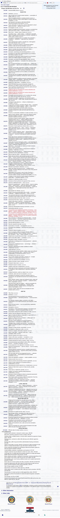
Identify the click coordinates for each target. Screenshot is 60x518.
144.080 (6, 128)
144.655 (6, 333)
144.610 (6, 301)
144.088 (6, 146)
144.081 (6, 133)
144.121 (6, 160)
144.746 (6, 374)
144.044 (6, 64)
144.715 (6, 359)
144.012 (6, 19)
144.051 (6, 84)
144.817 (6, 426)
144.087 (6, 143)
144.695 (6, 344)
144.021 (6, 35)
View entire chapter (5, 4)
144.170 (6, 182)
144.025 (6, 39)
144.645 (6, 329)
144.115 (6, 154)
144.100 (6, 152)
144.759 (6, 391)
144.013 (6, 22)
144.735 (6, 367)
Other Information (8, 490)
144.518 (6, 276)
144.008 (6, 10)
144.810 (6, 414)
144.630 (6, 315)
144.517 (6, 273)
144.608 (6, 297)
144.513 (6, 272)
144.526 (6, 285)
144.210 (6, 192)
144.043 (6, 61)
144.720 (6, 360)
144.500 (6, 264)
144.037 (6, 54)
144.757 (6, 386)
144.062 (6, 106)
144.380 (6, 233)
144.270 (6, 208)
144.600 (6, 293)
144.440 (6, 252)
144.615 (6, 307)
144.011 (6, 16)
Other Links (6, 493)
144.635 (6, 318)
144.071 (6, 126)
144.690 (6, 342)
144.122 (6, 164)
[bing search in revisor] (44, 515)
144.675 (6, 340)
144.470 (6, 259)
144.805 (6, 401)
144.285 (6, 211)
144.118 (6, 156)
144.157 (6, 179)
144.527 (6, 289)
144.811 (6, 417)
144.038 (6, 57)
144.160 (6, 181)
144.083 (6, 138)
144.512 (6, 269)
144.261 (6, 206)
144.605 (6, 294)
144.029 (6, 45)
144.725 (6, 363)
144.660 (6, 335)
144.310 (6, 222)
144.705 (6, 357)
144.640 (6, 327)
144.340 (6, 228)
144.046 (6, 72)
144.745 (6, 372)
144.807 (6, 407)
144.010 (6, 13)
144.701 (6, 354)
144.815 (6, 423)
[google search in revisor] (38, 515)
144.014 (6, 25)
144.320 (6, 224)
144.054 (6, 90)
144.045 (6, 68)
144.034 (6, 51)
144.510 (6, 266)
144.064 (6, 112)
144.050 (6, 82)
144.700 (6, 350)
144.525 (6, 280)
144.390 (6, 236)
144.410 (6, 239)
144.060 (6, 102)
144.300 (6, 220)
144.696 (6, 347)
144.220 (6, 195)
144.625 (6, 313)
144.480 (6, 261)
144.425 (6, 244)
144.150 (6, 173)
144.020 (6, 32)
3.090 (20, 485)
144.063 (6, 110)
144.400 (6, 237)
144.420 (6, 241)
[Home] (1, 2)
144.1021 (5, 430)
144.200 (6, 190)
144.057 (6, 95)
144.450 (6, 255)
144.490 (6, 263)
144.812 (6, 420)
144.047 (6, 75)
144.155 (6, 177)
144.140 (6, 169)
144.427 (6, 247)
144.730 (6, 365)
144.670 (6, 338)
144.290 (6, 218)
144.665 (6, 337)
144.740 (6, 369)
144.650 (6, 330)
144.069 (6, 115)
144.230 (6, 198)
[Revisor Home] (2, 515)
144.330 (6, 225)
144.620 (6, 311)
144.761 (6, 395)
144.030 (6, 47)
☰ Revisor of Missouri (6, 1)
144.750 (6, 377)
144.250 (6, 203)
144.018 (6, 30)
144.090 (6, 149)
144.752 (6, 381)
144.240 (6, 199)
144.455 (6, 257)
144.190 (6, 186)
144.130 (6, 166)
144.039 (6, 59)
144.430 (6, 249)
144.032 (6, 49)
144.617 (6, 309)
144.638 (6, 324)
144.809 (6, 411)
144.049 (6, 79)
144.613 (6, 304)
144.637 (6, 321)
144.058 (6, 99)
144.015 (6, 27)
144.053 (6, 87)
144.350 (6, 230)
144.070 (6, 121)
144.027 (6, 42)
